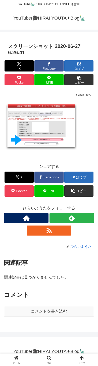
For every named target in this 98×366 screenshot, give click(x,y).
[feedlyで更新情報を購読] (72, 218)
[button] (78, 79)
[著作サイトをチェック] (26, 218)
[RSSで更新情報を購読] (49, 231)
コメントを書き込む (49, 311)
